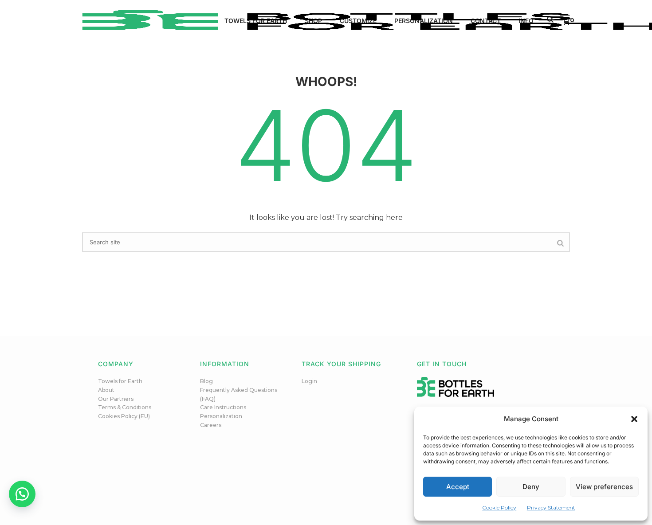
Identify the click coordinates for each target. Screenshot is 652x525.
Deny (530, 486)
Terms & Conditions (124, 407)
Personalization (221, 416)
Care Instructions (223, 407)
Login (309, 381)
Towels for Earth (120, 381)
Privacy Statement (551, 507)
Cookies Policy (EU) (124, 416)
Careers (210, 425)
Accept (457, 486)
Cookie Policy (499, 507)
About (106, 390)
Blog (206, 381)
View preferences (604, 486)
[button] (634, 419)
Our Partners (116, 399)
